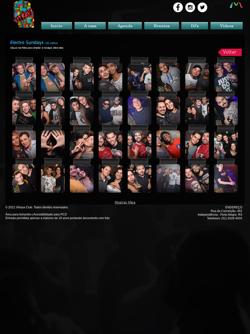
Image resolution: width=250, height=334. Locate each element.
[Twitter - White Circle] (202, 7)
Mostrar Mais (125, 202)
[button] (24, 77)
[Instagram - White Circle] (190, 7)
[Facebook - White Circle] (178, 7)
